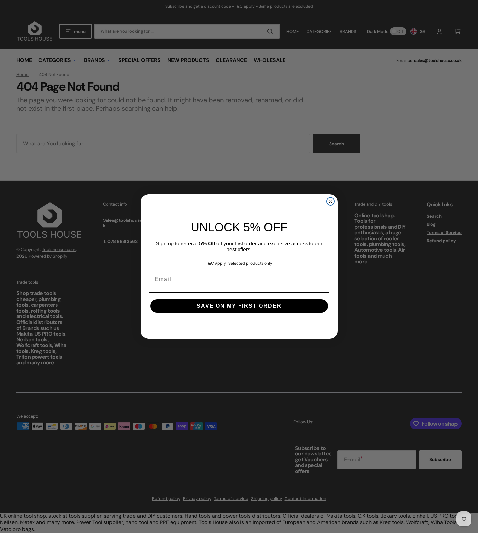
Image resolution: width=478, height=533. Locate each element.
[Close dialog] (330, 201)
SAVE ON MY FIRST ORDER (239, 306)
